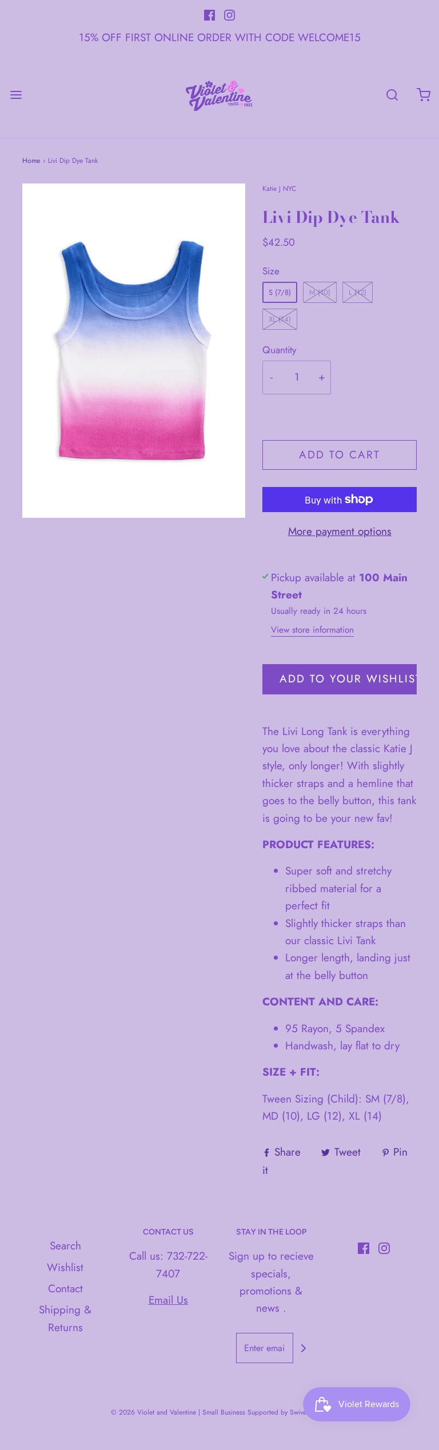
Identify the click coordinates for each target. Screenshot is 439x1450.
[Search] (392, 95)
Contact (65, 1288)
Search (65, 1245)
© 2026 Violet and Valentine (153, 1412)
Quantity (279, 350)
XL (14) (280, 319)
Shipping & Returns (65, 1318)
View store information (312, 630)
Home (31, 160)
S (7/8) (280, 292)
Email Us (168, 1300)
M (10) (319, 292)
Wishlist (65, 1267)
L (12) (357, 292)
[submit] (303, 1348)
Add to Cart (339, 454)
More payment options (340, 531)
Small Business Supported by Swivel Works (265, 1412)
